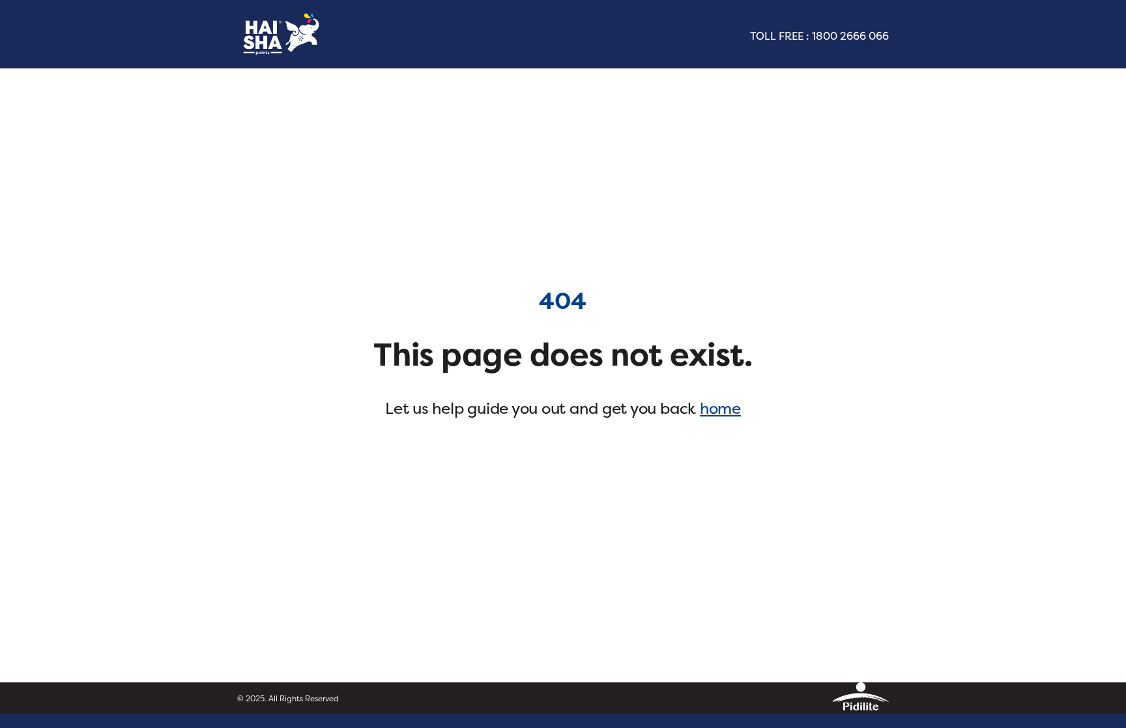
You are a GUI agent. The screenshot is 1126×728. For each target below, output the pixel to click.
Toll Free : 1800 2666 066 (819, 36)
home (720, 408)
